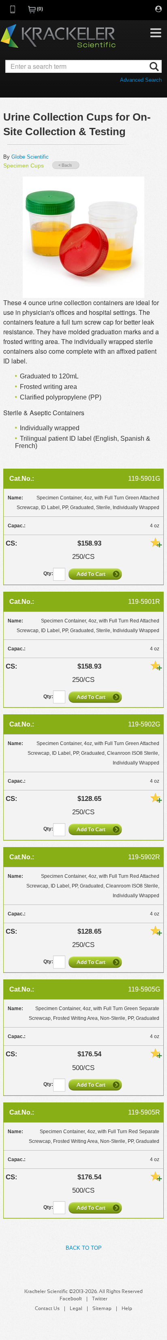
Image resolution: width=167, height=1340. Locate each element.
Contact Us (47, 1308)
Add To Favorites (156, 542)
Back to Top (84, 1248)
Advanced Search (141, 80)
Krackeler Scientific (58, 36)
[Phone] (13, 12)
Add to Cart (96, 574)
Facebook (71, 1299)
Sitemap (101, 1308)
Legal (76, 1308)
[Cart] (32, 12)
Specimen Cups (23, 165)
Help (127, 1308)
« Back (65, 165)
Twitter (99, 1299)
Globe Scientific (30, 157)
